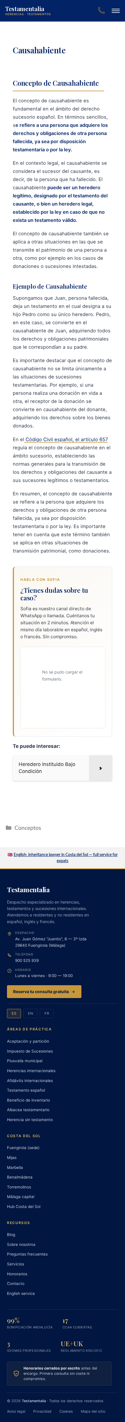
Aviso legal (16, 1411)
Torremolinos (19, 1187)
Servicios (15, 1264)
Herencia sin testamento (30, 1119)
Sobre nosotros (21, 1244)
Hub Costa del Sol (23, 1206)
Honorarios (17, 1274)
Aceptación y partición (28, 1041)
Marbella (15, 1167)
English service (21, 1293)
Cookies (66, 1411)
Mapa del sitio (93, 1411)
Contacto (15, 1283)
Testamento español (26, 1090)
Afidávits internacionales (30, 1080)
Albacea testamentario (28, 1109)
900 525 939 (27, 960)
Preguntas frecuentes (27, 1254)
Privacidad (42, 1411)
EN (30, 1013)
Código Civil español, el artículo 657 (66, 439)
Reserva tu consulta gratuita (41, 991)
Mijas (12, 1157)
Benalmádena (20, 1177)
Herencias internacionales (31, 1070)
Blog (11, 1234)
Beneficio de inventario (28, 1100)
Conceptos (28, 828)
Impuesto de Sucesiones (30, 1051)
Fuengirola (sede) (23, 1147)
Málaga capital (20, 1196)
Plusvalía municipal (24, 1060)
